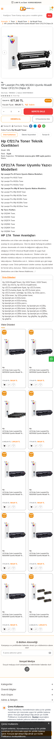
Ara (49, 15)
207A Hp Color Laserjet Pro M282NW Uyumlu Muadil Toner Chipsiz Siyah (40, 555)
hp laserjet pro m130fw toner (14, 313)
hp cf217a (12, 285)
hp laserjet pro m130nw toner (14, 316)
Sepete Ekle (38, 111)
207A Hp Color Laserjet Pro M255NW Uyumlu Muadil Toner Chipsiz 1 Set (13, 432)
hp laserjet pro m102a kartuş (14, 300)
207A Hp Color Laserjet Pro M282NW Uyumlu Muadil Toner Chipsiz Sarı (13, 555)
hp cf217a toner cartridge (12, 293)
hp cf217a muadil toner (27, 285)
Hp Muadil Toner (36, 21)
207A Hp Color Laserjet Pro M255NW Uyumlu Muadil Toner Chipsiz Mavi (40, 371)
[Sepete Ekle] (4, 385)
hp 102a (28, 293)
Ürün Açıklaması (9, 135)
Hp (2, 82)
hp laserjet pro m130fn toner (14, 311)
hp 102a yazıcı (38, 293)
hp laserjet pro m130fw (37, 311)
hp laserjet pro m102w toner (14, 306)
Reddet (35, 717)
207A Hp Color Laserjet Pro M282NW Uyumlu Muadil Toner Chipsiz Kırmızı (40, 493)
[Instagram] (27, 669)
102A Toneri (41, 282)
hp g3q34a (32, 316)
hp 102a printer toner (24, 295)
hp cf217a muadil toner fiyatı (14, 287)
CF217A (12, 251)
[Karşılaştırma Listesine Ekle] (9, 385)
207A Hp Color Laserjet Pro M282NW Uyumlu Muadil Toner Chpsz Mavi (13, 616)
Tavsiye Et (7, 126)
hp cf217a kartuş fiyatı (11, 290)
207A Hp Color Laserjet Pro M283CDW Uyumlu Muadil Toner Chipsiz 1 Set (39, 616)
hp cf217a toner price (31, 290)
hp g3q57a (6, 319)
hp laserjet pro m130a (36, 306)
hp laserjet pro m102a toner (14, 298)
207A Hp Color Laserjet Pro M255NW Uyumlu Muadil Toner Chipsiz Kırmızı (13, 493)
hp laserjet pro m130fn (36, 308)
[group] (27, 52)
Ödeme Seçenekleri (29, 135)
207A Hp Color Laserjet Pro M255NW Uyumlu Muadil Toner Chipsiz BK (40, 432)
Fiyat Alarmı (18, 126)
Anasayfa (4, 21)
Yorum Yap (16, 95)
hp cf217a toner (33, 287)
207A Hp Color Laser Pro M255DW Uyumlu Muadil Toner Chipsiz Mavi (13, 371)
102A (4, 285)
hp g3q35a (42, 316)
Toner (13, 21)
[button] (4, 52)
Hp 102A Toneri (28, 282)
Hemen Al (16, 119)
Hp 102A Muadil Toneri (11, 282)
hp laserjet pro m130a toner (14, 308)
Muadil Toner (22, 21)
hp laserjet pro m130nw (37, 313)
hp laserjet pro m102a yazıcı (14, 303)
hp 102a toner (8, 295)
